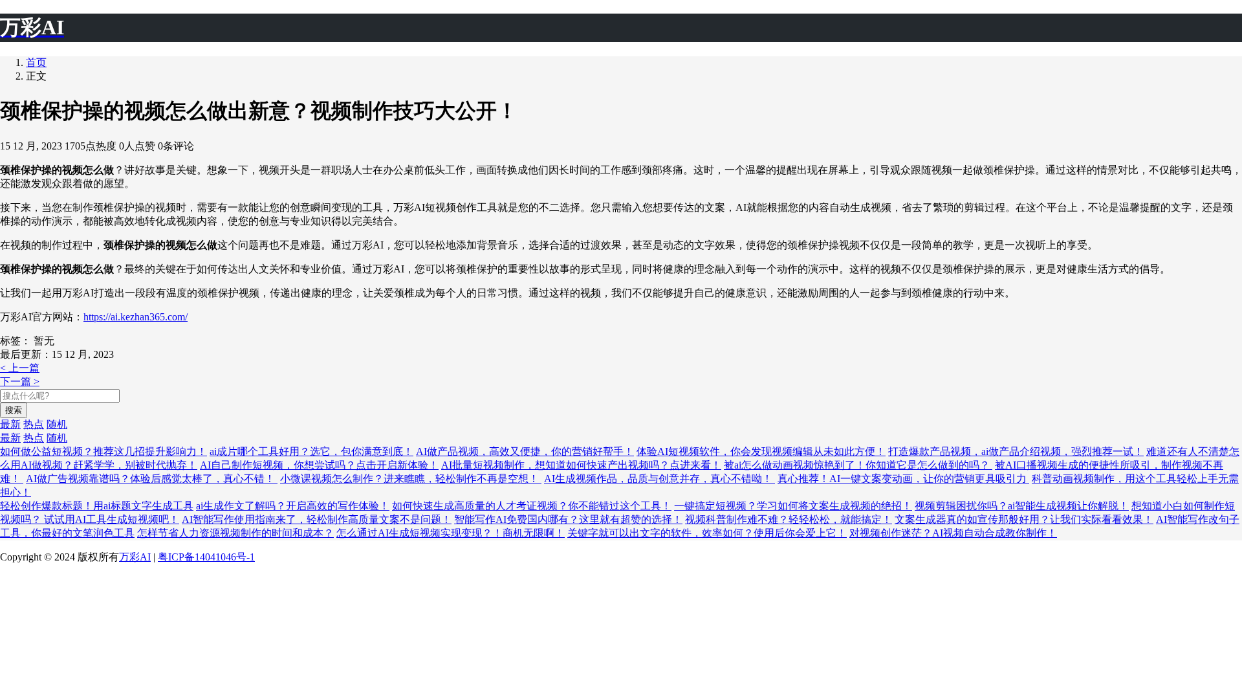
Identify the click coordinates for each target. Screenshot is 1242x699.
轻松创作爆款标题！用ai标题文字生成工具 (96, 505)
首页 (36, 62)
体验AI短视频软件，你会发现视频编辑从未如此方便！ (761, 451)
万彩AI (135, 556)
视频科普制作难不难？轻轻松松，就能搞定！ (788, 519)
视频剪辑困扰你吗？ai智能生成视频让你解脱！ (1022, 505)
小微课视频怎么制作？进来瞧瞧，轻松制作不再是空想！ (410, 478)
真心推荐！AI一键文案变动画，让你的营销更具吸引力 (903, 478)
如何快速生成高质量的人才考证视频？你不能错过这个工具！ (531, 505)
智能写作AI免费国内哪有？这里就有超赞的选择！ (568, 519)
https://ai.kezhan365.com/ (135, 316)
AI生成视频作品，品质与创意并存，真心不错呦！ (659, 478)
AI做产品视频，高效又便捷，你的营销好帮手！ (525, 451)
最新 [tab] (10, 424)
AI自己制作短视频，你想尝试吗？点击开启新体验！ (319, 465)
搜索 (13, 410)
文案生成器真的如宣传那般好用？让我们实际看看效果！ (1024, 519)
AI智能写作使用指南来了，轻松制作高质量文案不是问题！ (317, 519)
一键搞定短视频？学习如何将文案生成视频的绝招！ (793, 505)
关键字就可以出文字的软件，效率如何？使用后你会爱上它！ (707, 532)
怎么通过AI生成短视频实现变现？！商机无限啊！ (450, 532)
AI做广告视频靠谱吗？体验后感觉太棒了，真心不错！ (152, 478)
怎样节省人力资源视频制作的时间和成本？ (235, 532)
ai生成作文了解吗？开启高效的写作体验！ (292, 505)
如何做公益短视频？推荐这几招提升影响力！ (103, 451)
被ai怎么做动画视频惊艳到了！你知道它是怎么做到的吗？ (858, 465)
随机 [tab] (57, 424)
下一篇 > (19, 381)
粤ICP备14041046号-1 (206, 556)
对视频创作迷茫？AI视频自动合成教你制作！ (953, 532)
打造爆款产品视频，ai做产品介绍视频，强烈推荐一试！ (1016, 451)
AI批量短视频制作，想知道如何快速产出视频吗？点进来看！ (581, 465)
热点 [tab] (33, 424)
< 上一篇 (19, 367)
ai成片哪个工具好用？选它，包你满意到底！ (311, 451)
